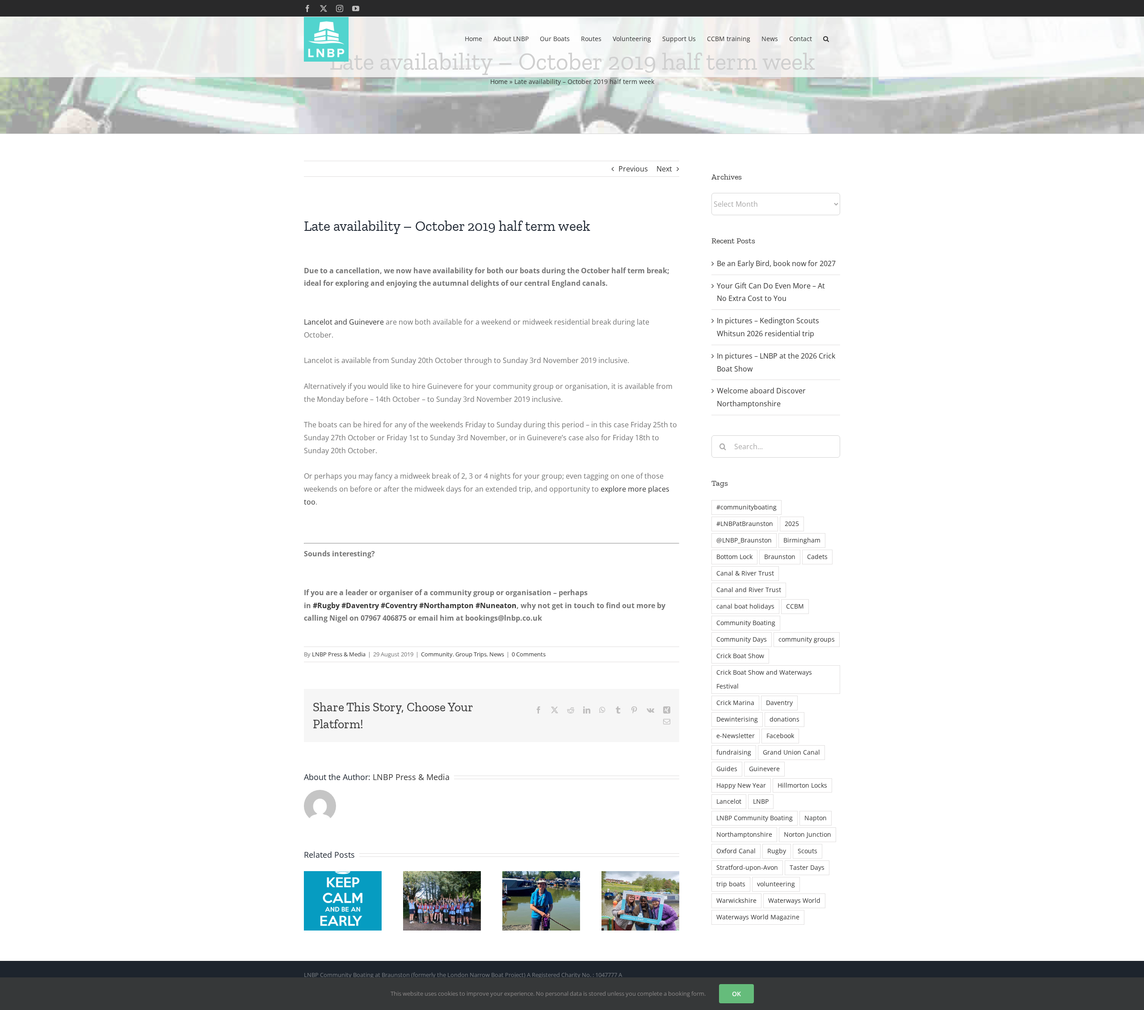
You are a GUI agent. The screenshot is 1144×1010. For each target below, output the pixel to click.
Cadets (817, 556)
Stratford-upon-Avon (747, 867)
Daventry (779, 702)
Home (499, 81)
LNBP (761, 801)
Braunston (779, 556)
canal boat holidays (745, 606)
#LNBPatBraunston (744, 523)
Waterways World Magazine (757, 917)
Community (437, 654)
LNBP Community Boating (754, 818)
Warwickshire (736, 900)
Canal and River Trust (748, 589)
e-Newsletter (735, 735)
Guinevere (764, 768)
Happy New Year (741, 785)
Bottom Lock (734, 556)
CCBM (795, 606)
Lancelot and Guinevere (344, 322)
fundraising (733, 752)
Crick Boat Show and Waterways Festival (764, 679)
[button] (826, 38)
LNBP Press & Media (339, 654)
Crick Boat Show (740, 655)
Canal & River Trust (745, 573)
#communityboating (746, 507)
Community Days (741, 639)
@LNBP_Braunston (744, 540)
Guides (726, 768)
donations (784, 719)
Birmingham (801, 540)
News (496, 654)
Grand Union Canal (791, 752)
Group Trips (471, 654)
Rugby (776, 851)
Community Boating (745, 622)
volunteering (776, 884)
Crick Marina (735, 702)
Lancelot (728, 801)
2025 (792, 523)
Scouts (807, 851)
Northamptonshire (744, 834)
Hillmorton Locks (802, 785)
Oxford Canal (736, 851)
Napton (815, 818)
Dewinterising (737, 719)
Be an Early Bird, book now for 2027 (776, 263)
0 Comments (529, 654)
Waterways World (794, 900)
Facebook (780, 735)
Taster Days (807, 867)
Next (664, 169)
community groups (806, 639)
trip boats (730, 884)
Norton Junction (807, 834)
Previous (633, 169)
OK (736, 993)
